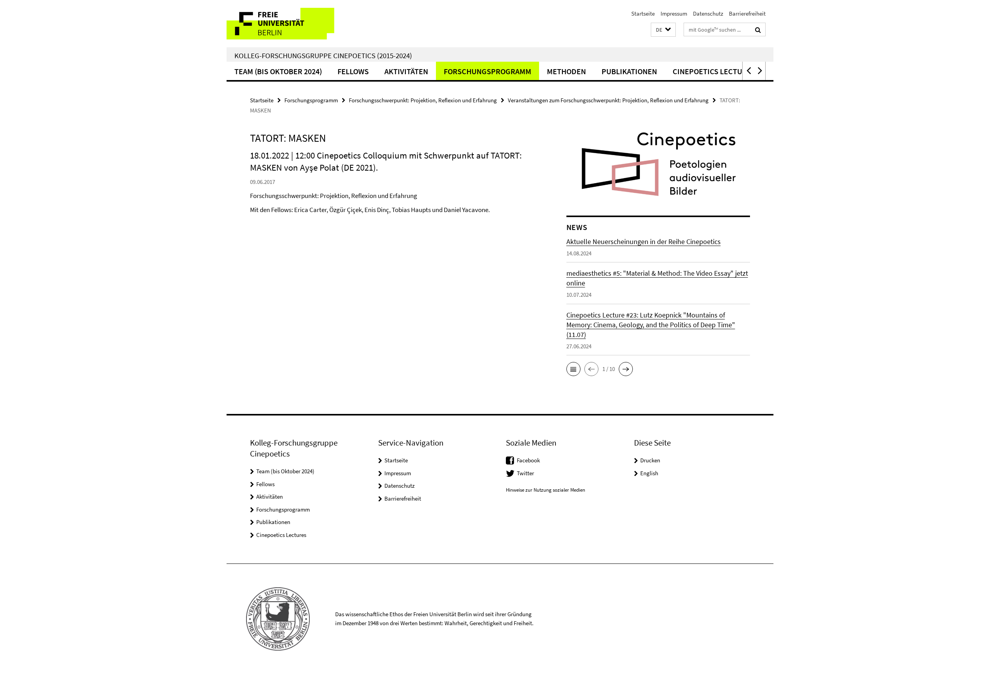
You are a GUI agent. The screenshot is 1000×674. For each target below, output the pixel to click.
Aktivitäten (406, 71)
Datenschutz (708, 13)
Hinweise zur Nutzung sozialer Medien (545, 490)
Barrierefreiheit (747, 13)
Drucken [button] (650, 460)
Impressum (674, 13)
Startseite (643, 13)
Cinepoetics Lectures (714, 71)
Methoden (566, 71)
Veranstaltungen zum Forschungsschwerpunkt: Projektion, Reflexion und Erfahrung (608, 100)
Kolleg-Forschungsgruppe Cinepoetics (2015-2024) (323, 55)
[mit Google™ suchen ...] (758, 29)
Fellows (353, 71)
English (649, 473)
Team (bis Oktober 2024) (278, 71)
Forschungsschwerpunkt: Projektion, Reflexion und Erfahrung (423, 100)
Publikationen (629, 71)
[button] (663, 30)
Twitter (525, 473)
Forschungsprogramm (487, 71)
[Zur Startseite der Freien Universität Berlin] (292, 23)
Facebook (528, 460)
